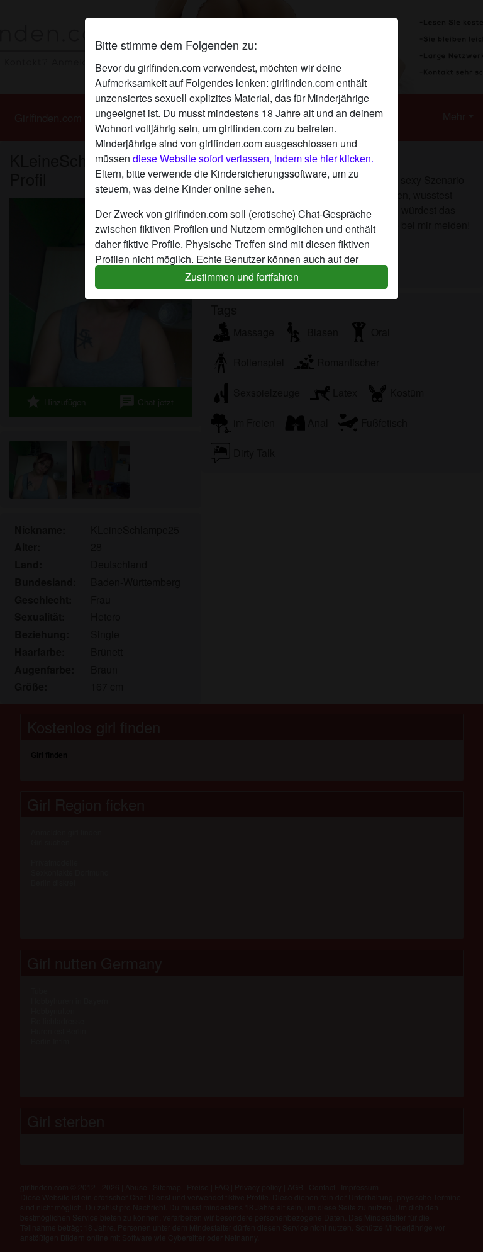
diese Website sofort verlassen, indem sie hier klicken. (253, 158)
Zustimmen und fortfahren (242, 276)
